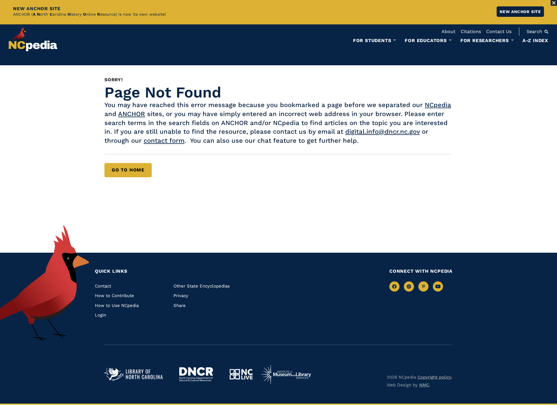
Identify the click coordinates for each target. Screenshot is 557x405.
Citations (471, 31)
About (448, 31)
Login (100, 315)
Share (179, 305)
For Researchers (484, 40)
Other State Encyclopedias (201, 286)
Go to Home (128, 170)
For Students (372, 40)
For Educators (425, 40)
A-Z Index (535, 40)
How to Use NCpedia (117, 305)
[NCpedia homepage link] (33, 39)
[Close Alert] (554, 3)
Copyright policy (434, 377)
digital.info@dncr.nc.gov (382, 131)
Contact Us (498, 31)
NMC (424, 385)
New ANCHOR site (520, 11)
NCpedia (438, 105)
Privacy (180, 295)
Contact (103, 286)
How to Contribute (114, 295)
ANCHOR (131, 113)
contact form (164, 140)
